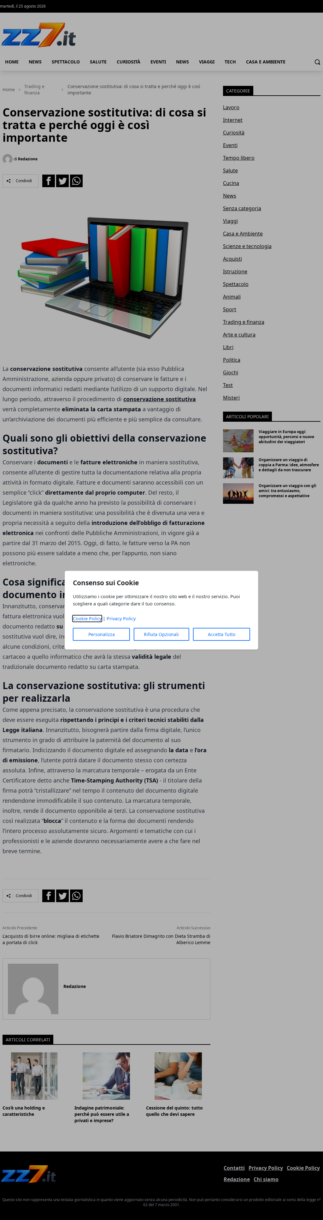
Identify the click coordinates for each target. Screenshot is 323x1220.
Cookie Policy (87, 619)
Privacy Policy (121, 619)
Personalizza (101, 634)
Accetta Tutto (221, 634)
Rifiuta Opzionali (161, 634)
